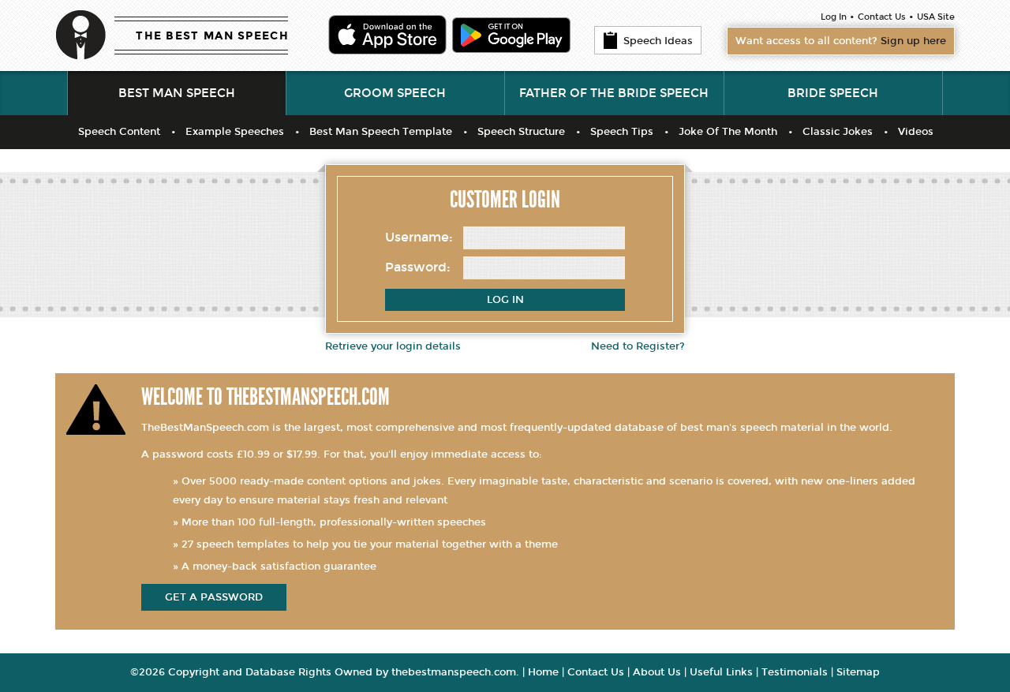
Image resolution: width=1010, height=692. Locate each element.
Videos (915, 131)
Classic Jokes (837, 131)
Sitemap (858, 672)
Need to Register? (638, 346)
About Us (657, 672)
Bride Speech (832, 93)
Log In (834, 17)
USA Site (936, 17)
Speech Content (119, 131)
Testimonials (794, 672)
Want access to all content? (840, 41)
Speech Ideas (658, 41)
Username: (419, 237)
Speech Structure (521, 131)
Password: (418, 267)
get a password (214, 597)
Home (543, 672)
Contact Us (882, 17)
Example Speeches (234, 131)
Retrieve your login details (393, 346)
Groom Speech (395, 93)
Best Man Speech (176, 93)
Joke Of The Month (728, 131)
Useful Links (721, 672)
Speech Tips (621, 131)
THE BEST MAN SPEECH (212, 36)
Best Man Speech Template (380, 131)
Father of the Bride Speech (614, 93)
